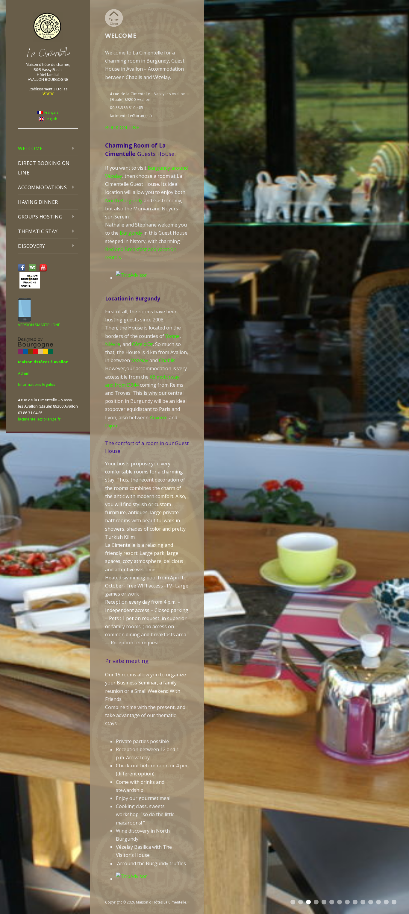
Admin (23, 373)
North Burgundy (124, 200)
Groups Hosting (40, 216)
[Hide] (114, 18)
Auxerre (159, 417)
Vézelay (139, 360)
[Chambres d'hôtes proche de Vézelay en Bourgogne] (48, 26)
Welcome (30, 148)
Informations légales (36, 384)
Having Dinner (38, 202)
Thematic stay (38, 231)
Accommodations (42, 187)
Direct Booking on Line (44, 168)
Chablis (167, 360)
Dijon (111, 425)
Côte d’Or (142, 344)
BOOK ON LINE (122, 127)
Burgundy (131, 233)
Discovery (31, 246)
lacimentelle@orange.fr (39, 419)
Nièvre (112, 344)
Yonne (172, 336)
